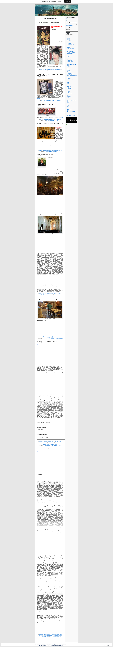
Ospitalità (68, 87)
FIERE (68, 68)
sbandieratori (58, 119)
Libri (67, 77)
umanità (48, 444)
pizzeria (68, 90)
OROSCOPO (69, 86)
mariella (56, 69)
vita (56, 444)
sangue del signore (50, 443)
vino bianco (55, 636)
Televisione (68, 107)
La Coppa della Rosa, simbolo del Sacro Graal (47, 341)
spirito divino (56, 443)
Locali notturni (69, 78)
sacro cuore (41, 443)
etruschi (61, 634)
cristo (49, 634)
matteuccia (59, 69)
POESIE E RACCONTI (70, 93)
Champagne (69, 49)
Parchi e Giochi (69, 88)
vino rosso (59, 636)
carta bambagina (45, 336)
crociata (51, 293)
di (48, 119)
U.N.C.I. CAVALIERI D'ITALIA (71, 111)
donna (46, 69)
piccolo (59, 150)
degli (41, 100)
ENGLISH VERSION (70, 61)
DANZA (68, 57)
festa (44, 100)
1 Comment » (59, 445)
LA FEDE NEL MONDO (70, 73)
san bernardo (56, 294)
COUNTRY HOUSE (70, 53)
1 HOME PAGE (47, 151)
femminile (48, 69)
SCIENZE (68, 99)
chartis (49, 336)
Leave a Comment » (55, 101)
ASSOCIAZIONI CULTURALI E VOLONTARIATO (71, 43)
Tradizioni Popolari (49, 101)
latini (57, 635)
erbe (59, 634)
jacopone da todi (43, 442)
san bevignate (60, 294)
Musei (68, 83)
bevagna (40, 336)
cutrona (41, 69)
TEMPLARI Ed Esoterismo (52, 445)
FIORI (68, 69)
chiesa (48, 441)
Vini (67, 114)
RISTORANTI (69, 96)
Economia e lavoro (69, 60)
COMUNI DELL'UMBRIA (70, 51)
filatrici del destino (43, 635)
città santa (48, 293)
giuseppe (41, 294)
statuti (55, 100)
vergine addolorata (53, 444)
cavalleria (44, 293)
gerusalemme (60, 293)
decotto (56, 634)
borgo (40, 150)
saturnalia (51, 636)
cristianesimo (46, 634)
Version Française (69, 113)
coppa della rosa (52, 441)
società (68, 102)
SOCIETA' (68, 101)
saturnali (48, 636)
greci (52, 635)
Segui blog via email (69, 27)
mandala (56, 442)
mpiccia (54, 119)
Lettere (68, 76)
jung (46, 442)
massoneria (60, 442)
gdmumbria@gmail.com (69, 25)
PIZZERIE (68, 91)
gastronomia (69, 71)
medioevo (45, 70)
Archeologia (69, 40)
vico (60, 100)
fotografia (68, 70)
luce (48, 442)
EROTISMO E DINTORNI (70, 62)
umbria (55, 70)
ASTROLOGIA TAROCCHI (70, 44)
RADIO (68, 95)
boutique (68, 47)
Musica (47, 150)
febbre (39, 635)
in (54, 69)
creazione (56, 441)
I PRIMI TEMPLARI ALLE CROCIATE (45, 154)
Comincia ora (67, 1)
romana (68, 97)
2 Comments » (56, 295)
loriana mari (60, 635)
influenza (54, 635)
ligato (44, 294)
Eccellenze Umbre (50, 338)
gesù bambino (48, 635)
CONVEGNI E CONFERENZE (71, 52)
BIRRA (68, 46)
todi (61, 119)
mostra (68, 81)
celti (42, 634)
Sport (68, 104)
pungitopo (44, 636)
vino (67, 116)
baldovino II (41, 293)
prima (52, 294)
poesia (68, 92)
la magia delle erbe (70, 74)
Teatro (68, 106)
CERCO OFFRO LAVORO (70, 48)
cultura (68, 56)
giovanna (52, 69)
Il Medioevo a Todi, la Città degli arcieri (45, 104)
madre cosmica (51, 442)
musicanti (50, 150)
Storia (52, 295)
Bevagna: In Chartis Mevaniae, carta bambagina (47, 299)
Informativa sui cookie (59, 645)
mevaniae (60, 336)
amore (40, 441)
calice (42, 441)
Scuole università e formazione (71, 100)
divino (60, 441)
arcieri (42, 119)
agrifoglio (40, 634)
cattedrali (45, 441)
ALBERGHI (68, 38)
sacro (52, 70)
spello (62, 150)
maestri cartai (53, 336)
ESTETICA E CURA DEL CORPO (71, 64)
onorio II (50, 294)
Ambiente (68, 39)
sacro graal (45, 443)
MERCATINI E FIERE (70, 79)
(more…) (40, 67)
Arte (67, 41)
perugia (53, 100)
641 (40, 119)
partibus (56, 150)
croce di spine (52, 634)
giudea (38, 294)
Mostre (54, 338)
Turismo (68, 110)
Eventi (68, 65)
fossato (47, 100)
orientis (53, 150)
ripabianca (49, 70)
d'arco (43, 69)
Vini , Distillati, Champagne (71, 115)
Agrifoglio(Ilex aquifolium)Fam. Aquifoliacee (46, 448)
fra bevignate (55, 293)
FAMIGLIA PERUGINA (70, 66)
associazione (46, 119)
